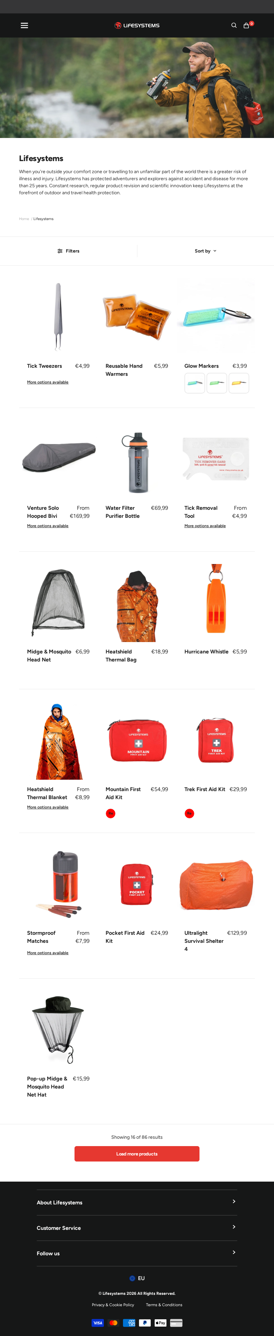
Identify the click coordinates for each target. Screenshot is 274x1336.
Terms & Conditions (164, 1305)
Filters (73, 251)
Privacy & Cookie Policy (113, 1305)
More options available (47, 382)
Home (24, 219)
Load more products (137, 1154)
